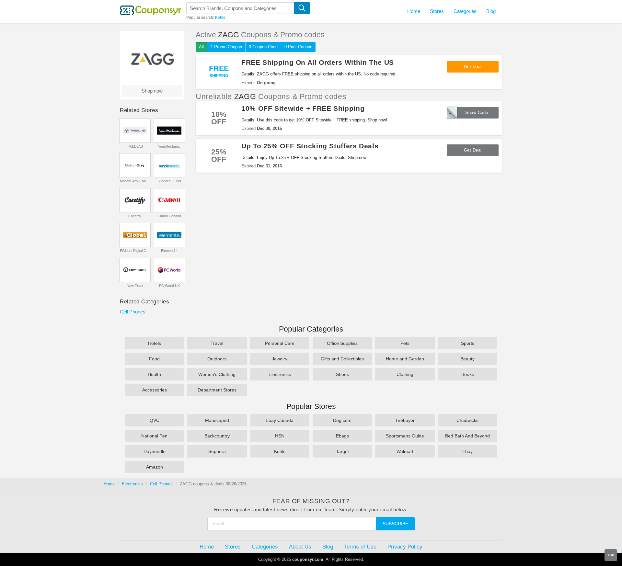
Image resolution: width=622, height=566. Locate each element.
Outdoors (216, 358)
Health (154, 374)
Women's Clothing (217, 374)
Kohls (220, 17)
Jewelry (279, 358)
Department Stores (217, 389)
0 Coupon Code (263, 46)
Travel (217, 343)
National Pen (154, 435)
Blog (491, 11)
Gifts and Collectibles (342, 358)
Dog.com (342, 420)
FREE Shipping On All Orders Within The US (317, 62)
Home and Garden (405, 358)
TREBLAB (135, 146)
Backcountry (217, 435)
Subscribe (395, 523)
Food (154, 358)
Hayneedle (155, 451)
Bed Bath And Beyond (467, 435)
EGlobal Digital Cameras (135, 251)
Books (467, 374)
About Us (300, 546)
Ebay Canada (280, 420)
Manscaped (217, 420)
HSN (279, 435)
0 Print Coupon (298, 46)
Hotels (154, 343)
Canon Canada (169, 216)
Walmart (405, 451)
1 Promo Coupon (226, 46)
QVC (154, 420)
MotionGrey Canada (135, 181)
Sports (467, 343)
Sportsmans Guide (405, 435)
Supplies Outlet (169, 181)
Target (342, 451)
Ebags (342, 435)
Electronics (280, 374)
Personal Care (279, 343)
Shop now (152, 91)
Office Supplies (342, 343)
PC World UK (169, 286)
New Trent (135, 286)
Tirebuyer (405, 420)
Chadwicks (467, 420)
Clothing (405, 374)
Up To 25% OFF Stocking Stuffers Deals (309, 146)
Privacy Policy (404, 546)
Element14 (169, 251)
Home (109, 483)
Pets (404, 343)
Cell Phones (132, 311)
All (201, 46)
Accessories (154, 389)
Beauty (467, 358)
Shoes (342, 374)
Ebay (467, 451)
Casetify (134, 216)
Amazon (154, 467)
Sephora (217, 451)
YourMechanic (169, 146)
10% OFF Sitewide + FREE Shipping (302, 108)
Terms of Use (360, 546)
